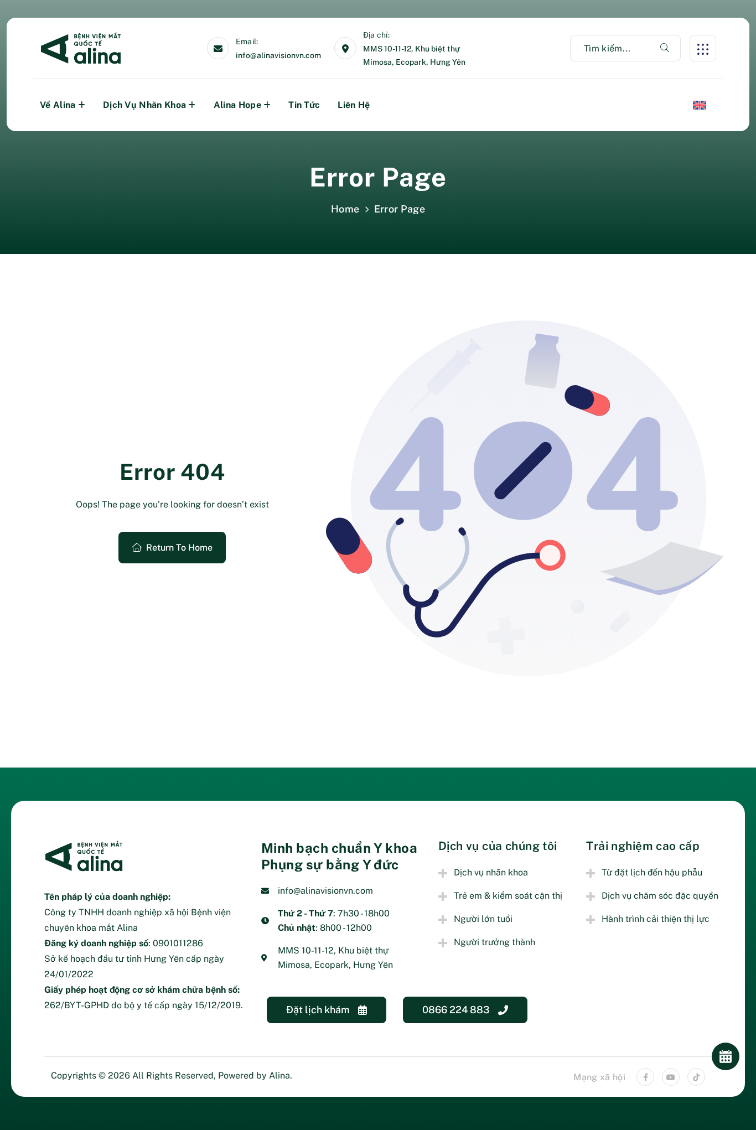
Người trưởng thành (494, 942)
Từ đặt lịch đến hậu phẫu (652, 872)
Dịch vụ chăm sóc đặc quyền (660, 895)
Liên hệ (354, 105)
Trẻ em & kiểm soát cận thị (508, 895)
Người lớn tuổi (483, 919)
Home (345, 209)
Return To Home (179, 547)
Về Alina (58, 105)
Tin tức (304, 105)
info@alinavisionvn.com (278, 55)
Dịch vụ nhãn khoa (144, 105)
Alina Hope (237, 105)
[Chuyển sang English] (699, 105)
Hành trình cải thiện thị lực (656, 919)
